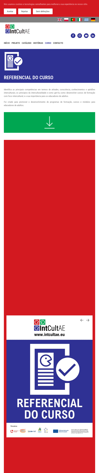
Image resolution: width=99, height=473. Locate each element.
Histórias (38, 43)
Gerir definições (43, 11)
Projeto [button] (16, 43)
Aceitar (10, 11)
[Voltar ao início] (17, 28)
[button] (82, 320)
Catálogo (26, 43)
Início (7, 43)
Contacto (58, 43)
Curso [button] (48, 43)
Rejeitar (24, 11)
